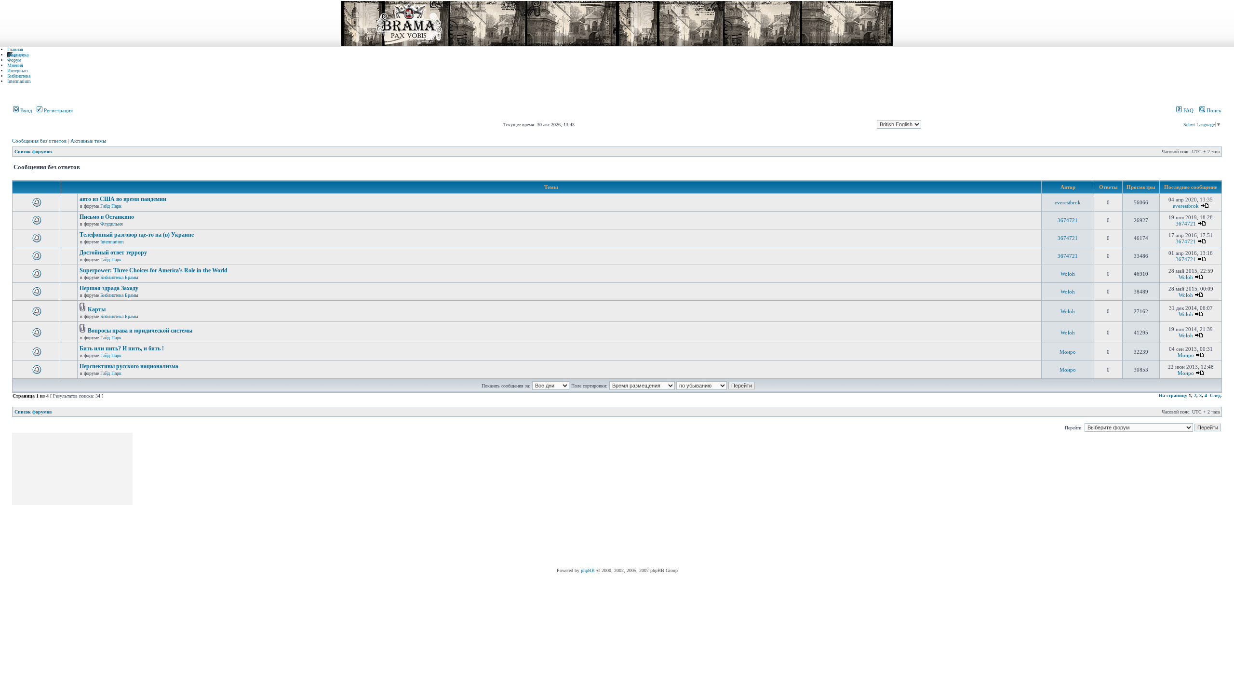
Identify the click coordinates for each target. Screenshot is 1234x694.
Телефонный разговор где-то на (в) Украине (137, 234)
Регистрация (57, 110)
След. (1216, 395)
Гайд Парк (110, 206)
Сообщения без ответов (39, 141)
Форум (14, 60)
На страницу (1173, 395)
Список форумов (33, 151)
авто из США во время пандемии (123, 199)
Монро (1068, 352)
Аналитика (17, 54)
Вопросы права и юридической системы (140, 330)
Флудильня (111, 224)
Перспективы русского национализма (129, 366)
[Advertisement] (309, 500)
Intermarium (19, 81)
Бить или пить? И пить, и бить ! (122, 348)
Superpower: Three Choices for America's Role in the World (154, 270)
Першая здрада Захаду (109, 288)
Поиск (1213, 110)
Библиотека (18, 76)
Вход (25, 110)
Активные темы (88, 141)
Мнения (15, 65)
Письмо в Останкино (107, 217)
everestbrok (1068, 202)
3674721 (1068, 220)
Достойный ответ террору (113, 252)
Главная (15, 49)
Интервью (17, 70)
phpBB (588, 570)
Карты (97, 309)
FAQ (1188, 110)
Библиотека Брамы (119, 277)
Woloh (1067, 274)
